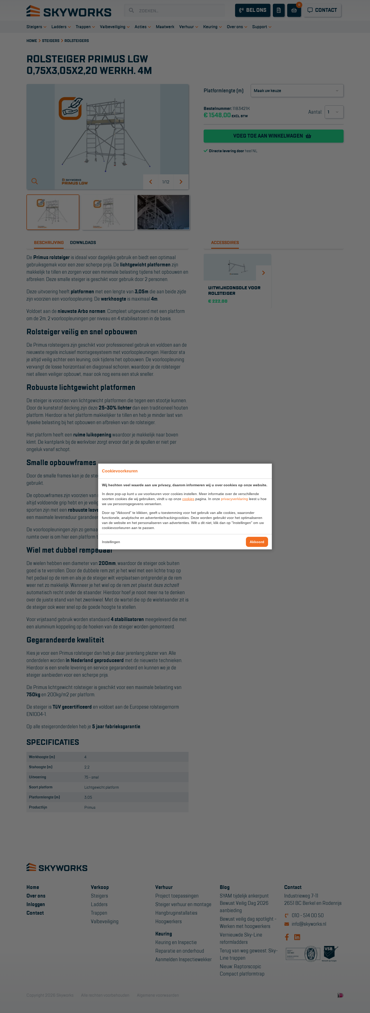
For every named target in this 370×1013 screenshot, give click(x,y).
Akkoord (257, 542)
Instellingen (111, 542)
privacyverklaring (234, 499)
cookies (188, 499)
